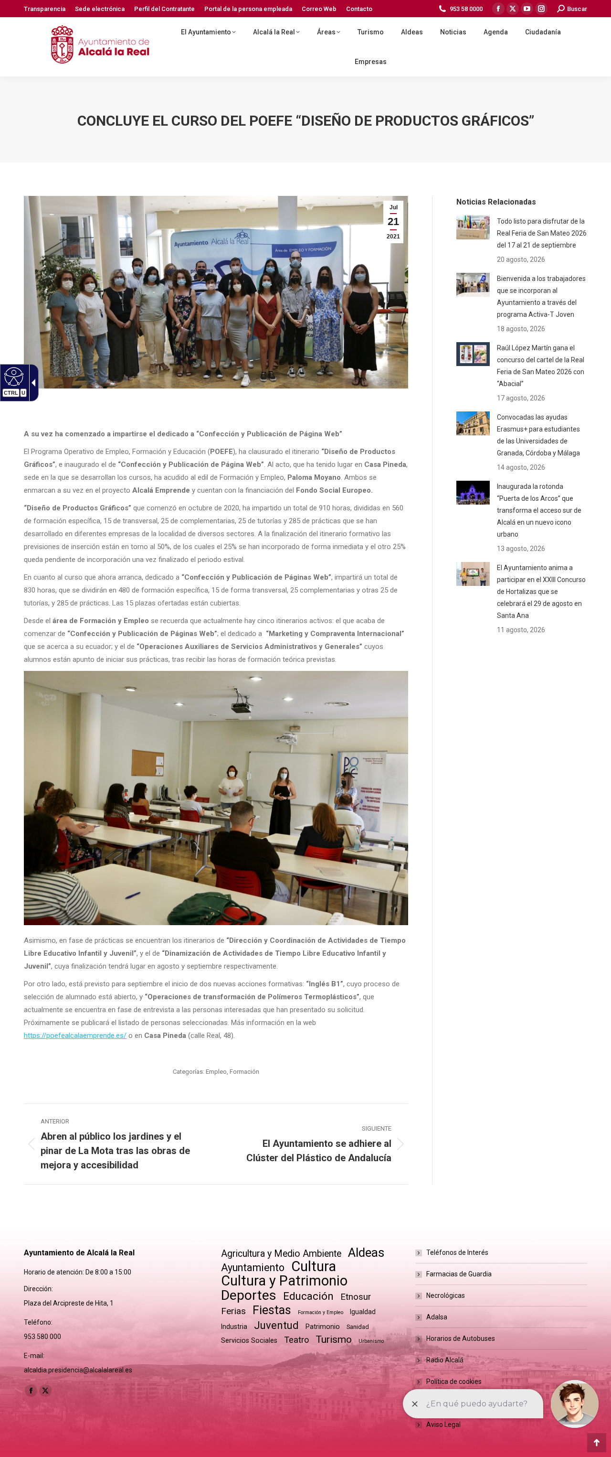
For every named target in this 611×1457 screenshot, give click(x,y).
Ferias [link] (233, 1311)
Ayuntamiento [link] (252, 1268)
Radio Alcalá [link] (445, 1360)
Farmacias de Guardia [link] (459, 1274)
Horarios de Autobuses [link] (460, 1338)
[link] (44, 8)
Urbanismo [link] (371, 1341)
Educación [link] (308, 1296)
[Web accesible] (12, 376)
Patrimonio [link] (323, 1326)
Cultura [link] (313, 1267)
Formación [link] (244, 1071)
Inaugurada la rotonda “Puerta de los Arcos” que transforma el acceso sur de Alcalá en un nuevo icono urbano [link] (539, 510)
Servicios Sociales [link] (249, 1340)
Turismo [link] (334, 1339)
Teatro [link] (296, 1340)
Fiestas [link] (272, 1310)
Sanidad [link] (358, 1326)
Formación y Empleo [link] (320, 1312)
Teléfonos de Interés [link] (457, 1252)
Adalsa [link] (436, 1317)
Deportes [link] (248, 1295)
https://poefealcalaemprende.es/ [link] (75, 1035)
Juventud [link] (276, 1325)
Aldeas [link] (366, 1253)
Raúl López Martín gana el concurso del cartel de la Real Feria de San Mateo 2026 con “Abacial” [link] (540, 366)
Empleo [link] (216, 1071)
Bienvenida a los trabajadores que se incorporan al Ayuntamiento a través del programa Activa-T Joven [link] (541, 296)
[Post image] (473, 227)
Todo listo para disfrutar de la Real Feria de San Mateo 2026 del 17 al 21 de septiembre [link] (542, 233)
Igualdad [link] (363, 1312)
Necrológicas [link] (445, 1295)
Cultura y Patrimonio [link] (284, 1281)
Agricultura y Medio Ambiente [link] (281, 1253)
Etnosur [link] (355, 1297)
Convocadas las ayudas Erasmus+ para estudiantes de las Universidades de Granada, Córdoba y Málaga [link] (538, 435)
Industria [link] (234, 1326)
